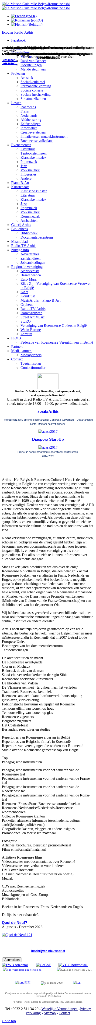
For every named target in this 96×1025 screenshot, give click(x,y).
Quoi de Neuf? (14, 923)
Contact (64, 1013)
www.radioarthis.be (73, 403)
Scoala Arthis (48, 411)
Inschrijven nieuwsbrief (48, 951)
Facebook (18, 40)
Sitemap (50, 1013)
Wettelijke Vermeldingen (59, 1009)
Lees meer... (9, 63)
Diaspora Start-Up (48, 439)
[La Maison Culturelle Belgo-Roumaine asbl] (36, 6)
